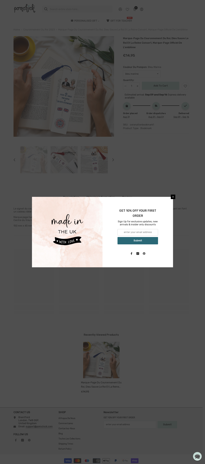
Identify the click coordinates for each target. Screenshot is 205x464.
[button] (197, 456)
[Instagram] (138, 253)
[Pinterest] (144, 253)
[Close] (173, 197)
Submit (138, 240)
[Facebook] (131, 253)
